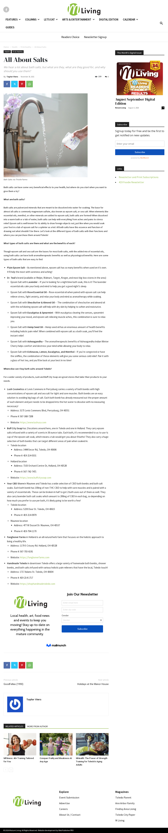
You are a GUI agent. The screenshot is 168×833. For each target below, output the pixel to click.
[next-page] (11, 770)
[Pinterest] (22, 84)
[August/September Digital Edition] (139, 77)
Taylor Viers (12, 76)
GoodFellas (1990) (13, 684)
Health (15, 47)
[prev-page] (6, 770)
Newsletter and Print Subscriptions (138, 177)
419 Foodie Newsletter (131, 182)
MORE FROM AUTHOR (37, 726)
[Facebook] (6, 9)
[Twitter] (14, 84)
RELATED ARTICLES (14, 726)
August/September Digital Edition (135, 101)
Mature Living (120, 108)
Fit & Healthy (26, 47)
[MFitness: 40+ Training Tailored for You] (20, 744)
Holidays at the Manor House (93, 684)
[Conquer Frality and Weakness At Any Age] (56, 744)
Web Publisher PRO (66, 830)
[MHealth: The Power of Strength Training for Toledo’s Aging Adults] (92, 744)
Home (6, 47)
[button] (161, 23)
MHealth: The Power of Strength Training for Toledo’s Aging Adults (91, 761)
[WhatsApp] (29, 84)
